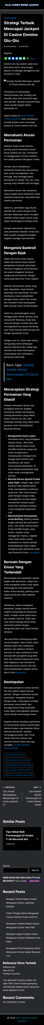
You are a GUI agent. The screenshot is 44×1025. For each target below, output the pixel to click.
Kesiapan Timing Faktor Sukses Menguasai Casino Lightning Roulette (21, 903)
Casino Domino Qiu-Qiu (14, 755)
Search (6, 866)
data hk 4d (8, 970)
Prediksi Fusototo (11, 973)
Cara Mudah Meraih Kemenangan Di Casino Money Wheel (33, 796)
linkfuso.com (9, 967)
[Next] (37, 839)
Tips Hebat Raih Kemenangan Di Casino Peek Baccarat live (19, 835)
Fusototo (21, 980)
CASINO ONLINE (10, 18)
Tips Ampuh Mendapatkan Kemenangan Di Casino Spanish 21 (10, 796)
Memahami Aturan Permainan (17, 760)
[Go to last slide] (7, 839)
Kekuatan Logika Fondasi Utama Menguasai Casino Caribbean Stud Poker (23, 938)
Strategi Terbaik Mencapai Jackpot (19, 775)
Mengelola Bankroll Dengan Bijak (18, 765)
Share (32, 59)
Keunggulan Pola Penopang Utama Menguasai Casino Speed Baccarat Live (23, 952)
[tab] (17, 852)
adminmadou (11, 46)
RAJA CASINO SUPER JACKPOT (18, 770)
